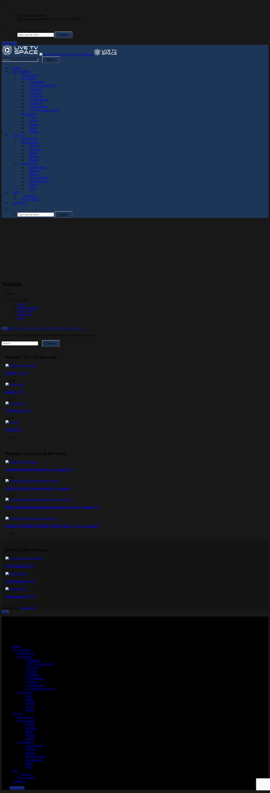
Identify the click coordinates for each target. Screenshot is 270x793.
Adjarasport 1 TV (20, 597)
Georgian (35, 149)
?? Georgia (36, 96)
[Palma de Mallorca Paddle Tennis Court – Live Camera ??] (31, 518)
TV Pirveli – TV (19, 411)
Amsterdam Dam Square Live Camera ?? (39, 469)
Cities (32, 117)
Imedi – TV (15, 392)
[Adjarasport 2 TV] (17, 573)
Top (4, 611)
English (34, 146)
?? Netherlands (38, 99)
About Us (30, 195)
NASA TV (14, 430)
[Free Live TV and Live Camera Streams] (59, 54)
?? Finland (35, 89)
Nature (33, 121)
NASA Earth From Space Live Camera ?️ (39, 488)
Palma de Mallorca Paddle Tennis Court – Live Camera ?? (53, 526)
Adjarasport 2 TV (20, 581)
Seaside (34, 124)
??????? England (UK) (43, 85)
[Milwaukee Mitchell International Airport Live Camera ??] (39, 499)
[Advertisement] (135, 248)
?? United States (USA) (44, 110)
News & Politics (39, 178)
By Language (29, 142)
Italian (33, 153)
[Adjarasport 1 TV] (17, 589)
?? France (35, 92)
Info (15, 192)
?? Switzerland (38, 107)
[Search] (10, 29)
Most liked (24, 314)
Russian (34, 156)
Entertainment (38, 181)
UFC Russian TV (20, 566)
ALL (5, 328)
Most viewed (29, 75)
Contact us (19, 202)
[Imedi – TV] (15, 384)
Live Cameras (21, 71)
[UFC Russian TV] (24, 558)
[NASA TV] (12, 422)
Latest (21, 304)
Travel (33, 128)
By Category (29, 114)
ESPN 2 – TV (17, 373)
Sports (33, 185)
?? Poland (35, 103)
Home (16, 67)
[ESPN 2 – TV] (21, 365)
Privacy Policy (30, 199)
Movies (34, 174)
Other (32, 188)
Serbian (34, 160)
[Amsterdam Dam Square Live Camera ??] (22, 461)
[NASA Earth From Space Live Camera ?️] (32, 480)
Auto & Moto (37, 167)
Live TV (18, 135)
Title (20, 318)
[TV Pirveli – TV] (15, 403)
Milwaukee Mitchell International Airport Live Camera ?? (53, 507)
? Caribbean (36, 82)
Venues (33, 131)
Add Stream (9, 43)
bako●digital (28, 608)
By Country (28, 78)
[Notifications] (10, 5)
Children (34, 170)
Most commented (28, 307)
